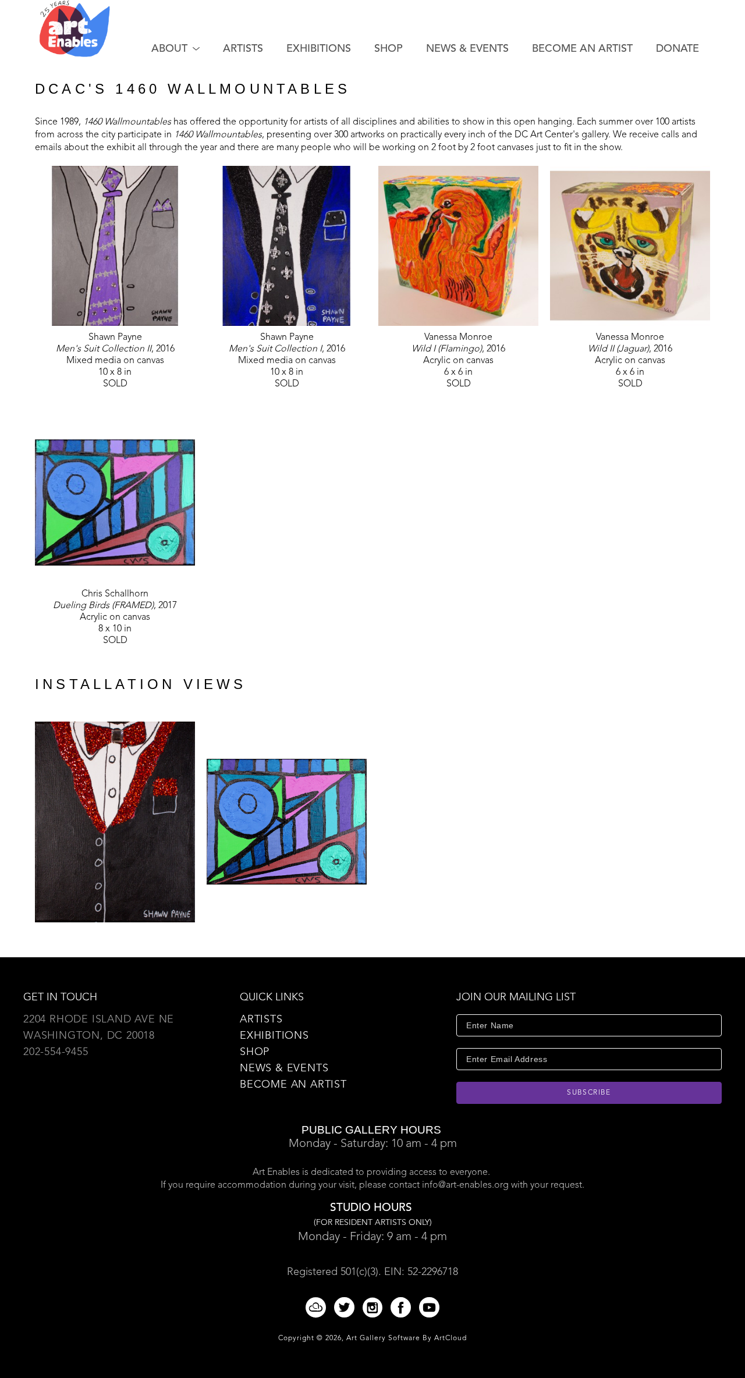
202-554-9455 (55, 1052)
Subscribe (589, 1092)
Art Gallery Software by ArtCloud (406, 1338)
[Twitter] (346, 1307)
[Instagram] (374, 1307)
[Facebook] (403, 1307)
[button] (175, 49)
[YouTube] (429, 1307)
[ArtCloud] (318, 1307)
